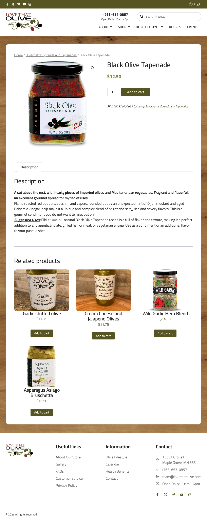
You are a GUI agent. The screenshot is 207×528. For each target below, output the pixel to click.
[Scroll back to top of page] (199, 520)
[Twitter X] (13, 4)
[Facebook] (7, 4)
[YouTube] (24, 4)
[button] (92, 68)
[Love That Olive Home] (24, 22)
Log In (197, 4)
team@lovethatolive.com (181, 476)
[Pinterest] (18, 4)
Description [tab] (29, 167)
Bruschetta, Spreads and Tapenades (51, 55)
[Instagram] (30, 4)
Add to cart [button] (41, 333)
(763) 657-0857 (116, 14)
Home (18, 55)
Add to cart (135, 92)
